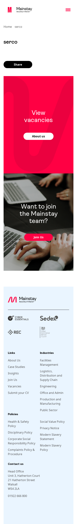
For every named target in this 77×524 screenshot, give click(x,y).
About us (38, 136)
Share (18, 65)
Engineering (48, 386)
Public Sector (49, 410)
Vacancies (14, 386)
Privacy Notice (49, 428)
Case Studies (16, 367)
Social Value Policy (52, 422)
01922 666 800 (17, 496)
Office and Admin (51, 393)
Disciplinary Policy (20, 432)
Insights (13, 373)
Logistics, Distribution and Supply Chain (51, 375)
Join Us (39, 237)
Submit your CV (18, 393)
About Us (14, 360)
